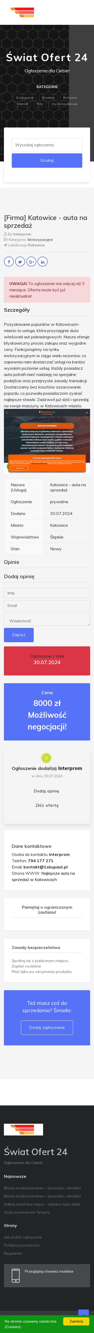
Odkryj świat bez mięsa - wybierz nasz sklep (42, 1204)
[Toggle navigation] (82, 12)
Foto (40, 104)
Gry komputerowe (64, 104)
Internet (22, 104)
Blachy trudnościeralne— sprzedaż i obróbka (42, 1188)
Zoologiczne (24, 98)
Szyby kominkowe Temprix (27, 1212)
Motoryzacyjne (40, 239)
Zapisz (19, 634)
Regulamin (13, 1253)
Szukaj (47, 160)
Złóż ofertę (47, 805)
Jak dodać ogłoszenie (23, 1237)
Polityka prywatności (22, 1245)
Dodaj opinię (46, 791)
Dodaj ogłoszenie (47, 1027)
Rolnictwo (70, 98)
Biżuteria (48, 98)
